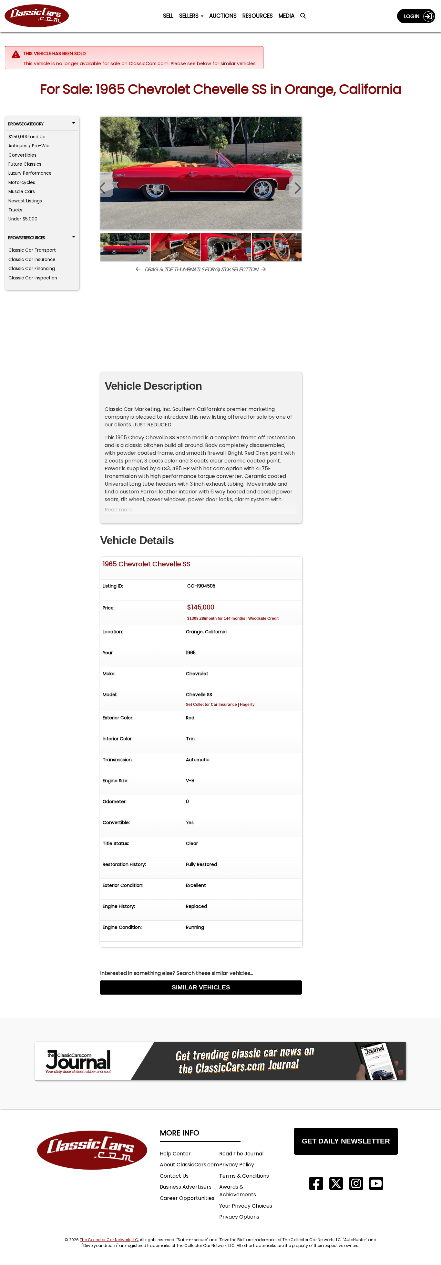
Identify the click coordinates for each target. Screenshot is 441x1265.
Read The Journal (241, 1153)
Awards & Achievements (237, 1190)
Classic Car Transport (32, 250)
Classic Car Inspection (32, 278)
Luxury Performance (30, 173)
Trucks (15, 210)
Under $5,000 (22, 219)
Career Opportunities (187, 1198)
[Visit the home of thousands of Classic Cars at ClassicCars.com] (40, 16)
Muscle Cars (21, 192)
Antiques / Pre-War (29, 146)
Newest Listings (25, 201)
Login (413, 16)
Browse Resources (26, 237)
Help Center (175, 1153)
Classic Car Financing (31, 269)
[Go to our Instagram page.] (356, 1184)
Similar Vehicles (201, 987)
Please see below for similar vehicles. (214, 63)
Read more (119, 509)
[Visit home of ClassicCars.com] (92, 1160)
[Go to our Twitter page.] (336, 1184)
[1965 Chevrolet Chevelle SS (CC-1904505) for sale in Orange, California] (201, 173)
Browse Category (25, 124)
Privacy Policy (236, 1164)
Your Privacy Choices (245, 1206)
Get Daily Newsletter (346, 1141)
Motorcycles (21, 183)
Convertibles (22, 155)
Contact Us (174, 1176)
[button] (295, 186)
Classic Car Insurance (32, 260)
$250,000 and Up (27, 137)
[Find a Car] (303, 17)
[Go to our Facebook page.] (316, 1184)
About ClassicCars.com (189, 1164)
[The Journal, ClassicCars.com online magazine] (220, 1061)
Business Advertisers (185, 1187)
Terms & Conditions (244, 1176)
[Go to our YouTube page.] (376, 1184)
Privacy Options (239, 1217)
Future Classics (24, 164)
